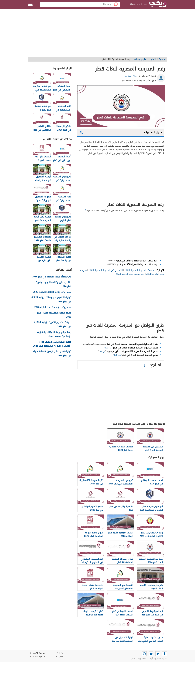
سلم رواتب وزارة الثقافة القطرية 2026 (52, 292)
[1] (85, 209)
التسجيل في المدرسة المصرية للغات (106, 270)
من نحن (60, 653)
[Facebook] (164, 653)
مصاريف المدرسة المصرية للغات (139, 270)
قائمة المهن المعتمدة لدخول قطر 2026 (54, 315)
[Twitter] (157, 653)
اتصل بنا (59, 657)
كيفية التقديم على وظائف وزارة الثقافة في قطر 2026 (51, 299)
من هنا (108, 348)
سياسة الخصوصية (37, 653)
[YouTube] (151, 653)
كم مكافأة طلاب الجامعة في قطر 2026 (51, 277)
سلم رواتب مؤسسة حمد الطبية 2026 (52, 307)
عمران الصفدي (131, 76)
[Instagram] (144, 653)
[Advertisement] (97, 34)
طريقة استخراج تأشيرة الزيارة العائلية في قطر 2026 (52, 324)
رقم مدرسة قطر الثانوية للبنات (130, 274)
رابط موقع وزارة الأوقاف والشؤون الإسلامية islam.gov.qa (54, 334)
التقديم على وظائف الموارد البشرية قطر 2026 (53, 284)
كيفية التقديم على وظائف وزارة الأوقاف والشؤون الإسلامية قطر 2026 (52, 344)
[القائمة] (30, 4)
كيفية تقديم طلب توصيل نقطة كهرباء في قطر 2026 (52, 353)
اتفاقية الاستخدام (37, 657)
